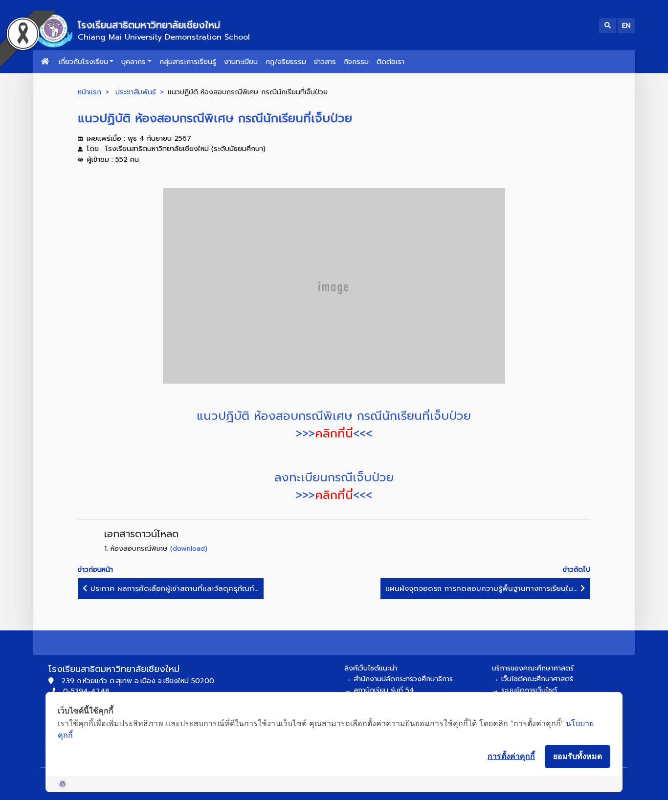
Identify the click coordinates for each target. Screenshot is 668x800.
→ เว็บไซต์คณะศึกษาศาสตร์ (532, 679)
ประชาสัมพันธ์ (135, 91)
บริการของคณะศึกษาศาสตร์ (533, 668)
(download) (188, 548)
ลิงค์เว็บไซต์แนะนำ (370, 668)
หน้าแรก (89, 91)
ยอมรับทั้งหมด (577, 756)
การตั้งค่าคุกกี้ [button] (511, 756)
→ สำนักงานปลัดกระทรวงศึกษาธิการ (398, 679)
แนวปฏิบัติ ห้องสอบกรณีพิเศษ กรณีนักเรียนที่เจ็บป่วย (334, 416)
